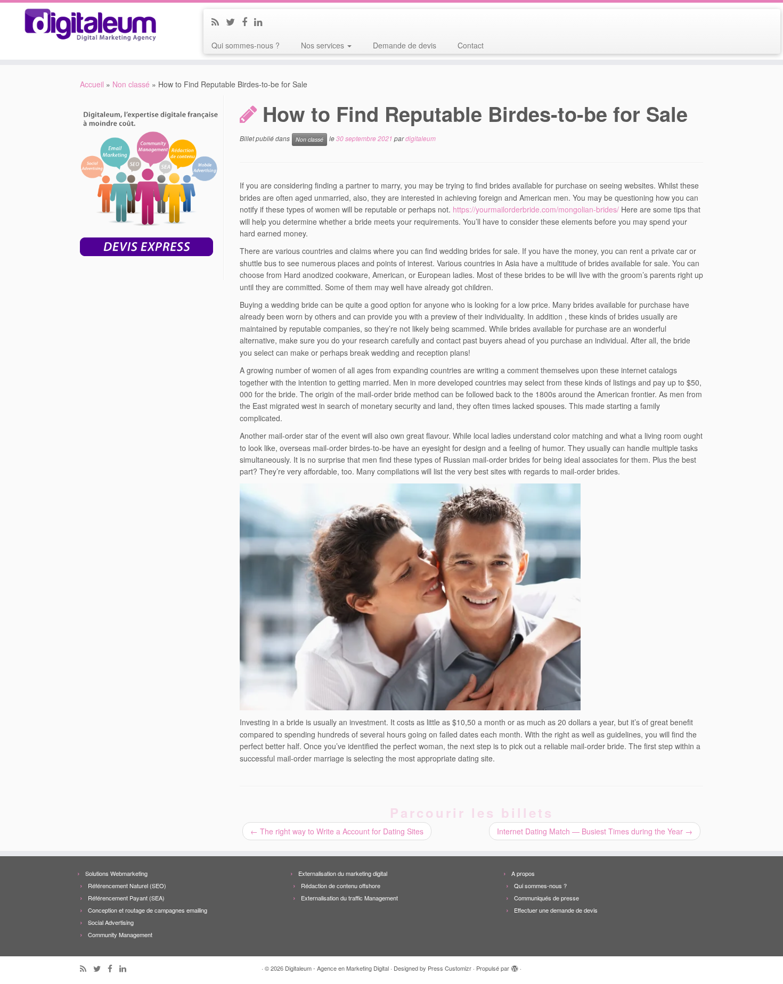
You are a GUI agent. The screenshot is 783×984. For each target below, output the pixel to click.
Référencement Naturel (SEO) (127, 885)
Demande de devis (404, 45)
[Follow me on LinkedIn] (262, 21)
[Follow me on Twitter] (234, 21)
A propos (523, 873)
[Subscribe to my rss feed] (218, 21)
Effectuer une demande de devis (556, 910)
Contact (471, 45)
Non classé (131, 84)
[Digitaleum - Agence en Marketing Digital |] (90, 25)
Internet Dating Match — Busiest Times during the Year (594, 831)
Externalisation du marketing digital (342, 873)
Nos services (323, 45)
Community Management (120, 934)
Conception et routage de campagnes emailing (147, 910)
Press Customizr (449, 968)
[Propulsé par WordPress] (514, 966)
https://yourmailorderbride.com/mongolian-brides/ (536, 209)
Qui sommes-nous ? (245, 45)
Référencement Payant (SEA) (126, 897)
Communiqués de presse (546, 897)
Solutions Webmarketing (116, 873)
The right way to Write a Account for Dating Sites (336, 831)
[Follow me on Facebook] (248, 21)
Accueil (92, 84)
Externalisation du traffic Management (349, 897)
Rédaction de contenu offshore (340, 885)
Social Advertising (111, 922)
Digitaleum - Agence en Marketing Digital (337, 968)
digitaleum (420, 138)
